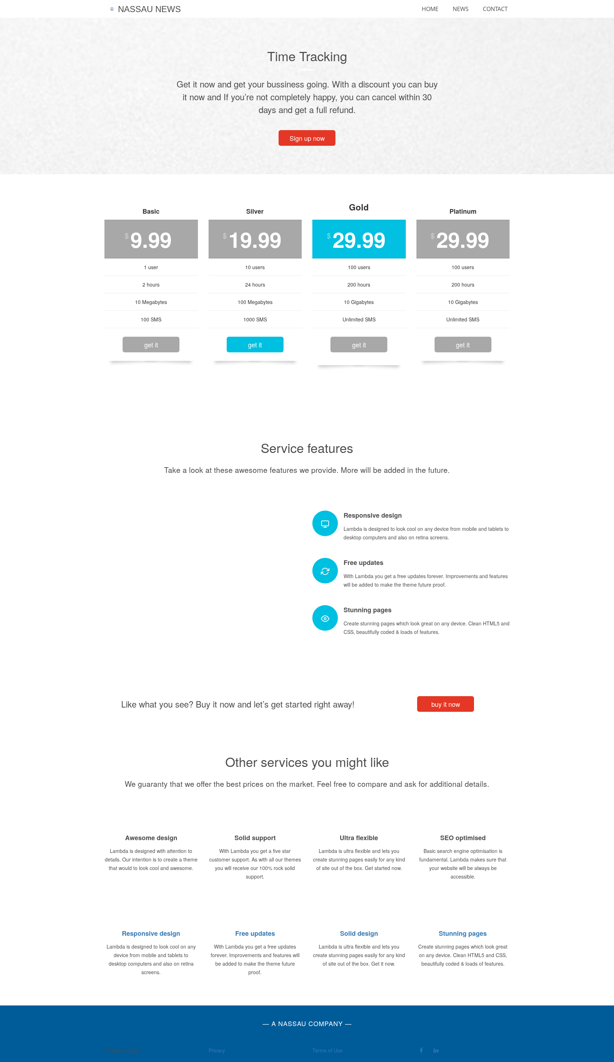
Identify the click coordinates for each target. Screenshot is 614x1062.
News (461, 9)
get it (151, 344)
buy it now (445, 704)
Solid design (359, 933)
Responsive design (151, 933)
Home (430, 9)
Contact (495, 9)
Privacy (217, 1050)
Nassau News (148, 9)
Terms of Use (327, 1050)
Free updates (255, 933)
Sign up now (307, 138)
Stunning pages (463, 933)
